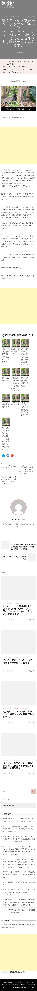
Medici (23, 81)
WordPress (30, 987)
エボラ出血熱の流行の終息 (15, 403)
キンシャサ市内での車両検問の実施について (15, 351)
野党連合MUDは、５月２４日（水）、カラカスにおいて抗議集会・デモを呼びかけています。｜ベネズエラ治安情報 (8, 479)
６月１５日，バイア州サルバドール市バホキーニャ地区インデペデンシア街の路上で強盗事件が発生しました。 (19, 839)
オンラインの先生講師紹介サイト (13, 972)
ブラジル (27, 760)
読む (30, 619)
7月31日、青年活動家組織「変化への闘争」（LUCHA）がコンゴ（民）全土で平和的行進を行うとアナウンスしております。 (15, 384)
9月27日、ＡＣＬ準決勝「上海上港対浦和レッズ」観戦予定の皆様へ (18, 714)
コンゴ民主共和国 (29, 17)
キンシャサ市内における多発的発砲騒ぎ (5, 378)
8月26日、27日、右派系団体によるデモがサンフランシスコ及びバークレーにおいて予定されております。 (17, 610)
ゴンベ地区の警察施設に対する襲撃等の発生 (5, 405)
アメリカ (27, 603)
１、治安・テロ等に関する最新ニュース (12, 17)
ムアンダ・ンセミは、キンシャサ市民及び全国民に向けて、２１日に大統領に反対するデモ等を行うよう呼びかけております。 (5, 355)
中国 (26, 708)
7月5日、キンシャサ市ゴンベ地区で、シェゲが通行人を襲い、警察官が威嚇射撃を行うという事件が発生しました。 (25, 409)
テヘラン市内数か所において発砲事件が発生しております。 (17, 663)
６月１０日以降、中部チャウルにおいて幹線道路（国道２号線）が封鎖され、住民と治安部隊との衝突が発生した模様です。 (19, 902)
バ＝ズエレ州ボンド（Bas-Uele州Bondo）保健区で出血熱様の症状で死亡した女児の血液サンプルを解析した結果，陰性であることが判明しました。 (24, 357)
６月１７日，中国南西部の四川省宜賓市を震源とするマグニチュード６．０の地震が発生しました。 (19, 828)
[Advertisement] (18, 145)
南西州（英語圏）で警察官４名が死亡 (15, 882)
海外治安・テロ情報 (8, 4)
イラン (27, 657)
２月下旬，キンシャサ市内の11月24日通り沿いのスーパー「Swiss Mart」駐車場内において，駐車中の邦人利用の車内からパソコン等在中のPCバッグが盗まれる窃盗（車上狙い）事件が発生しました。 (6, 438)
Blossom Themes (10, 987)
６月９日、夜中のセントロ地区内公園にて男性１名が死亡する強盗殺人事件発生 (18, 766)
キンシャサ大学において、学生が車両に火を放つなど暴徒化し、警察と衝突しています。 (24, 381)
